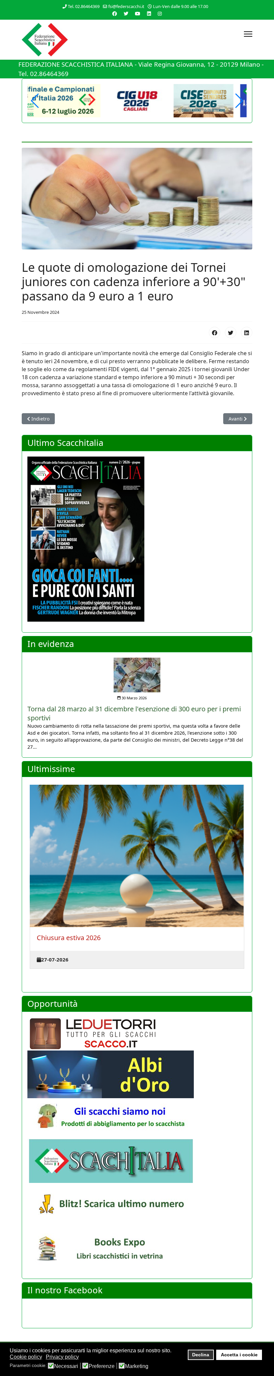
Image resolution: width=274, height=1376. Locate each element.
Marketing (136, 1366)
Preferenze (102, 1366)
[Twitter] (126, 13)
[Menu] (248, 34)
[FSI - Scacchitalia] (137, 1161)
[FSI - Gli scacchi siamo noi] (137, 1118)
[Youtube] (137, 13)
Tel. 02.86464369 (84, 6)
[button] (238, 100)
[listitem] (137, 699)
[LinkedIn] (246, 332)
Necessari (66, 1366)
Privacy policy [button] (62, 1357)
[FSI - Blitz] (137, 1205)
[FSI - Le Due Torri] (137, 1034)
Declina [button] (200, 1354)
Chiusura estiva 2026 (69, 937)
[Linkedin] (149, 13)
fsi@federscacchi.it (126, 6)
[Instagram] (160, 13)
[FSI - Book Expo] (137, 1250)
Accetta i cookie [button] (239, 1354)
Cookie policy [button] (26, 1357)
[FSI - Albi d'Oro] (137, 1074)
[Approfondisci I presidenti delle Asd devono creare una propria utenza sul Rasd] (137, 671)
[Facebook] (114, 13)
